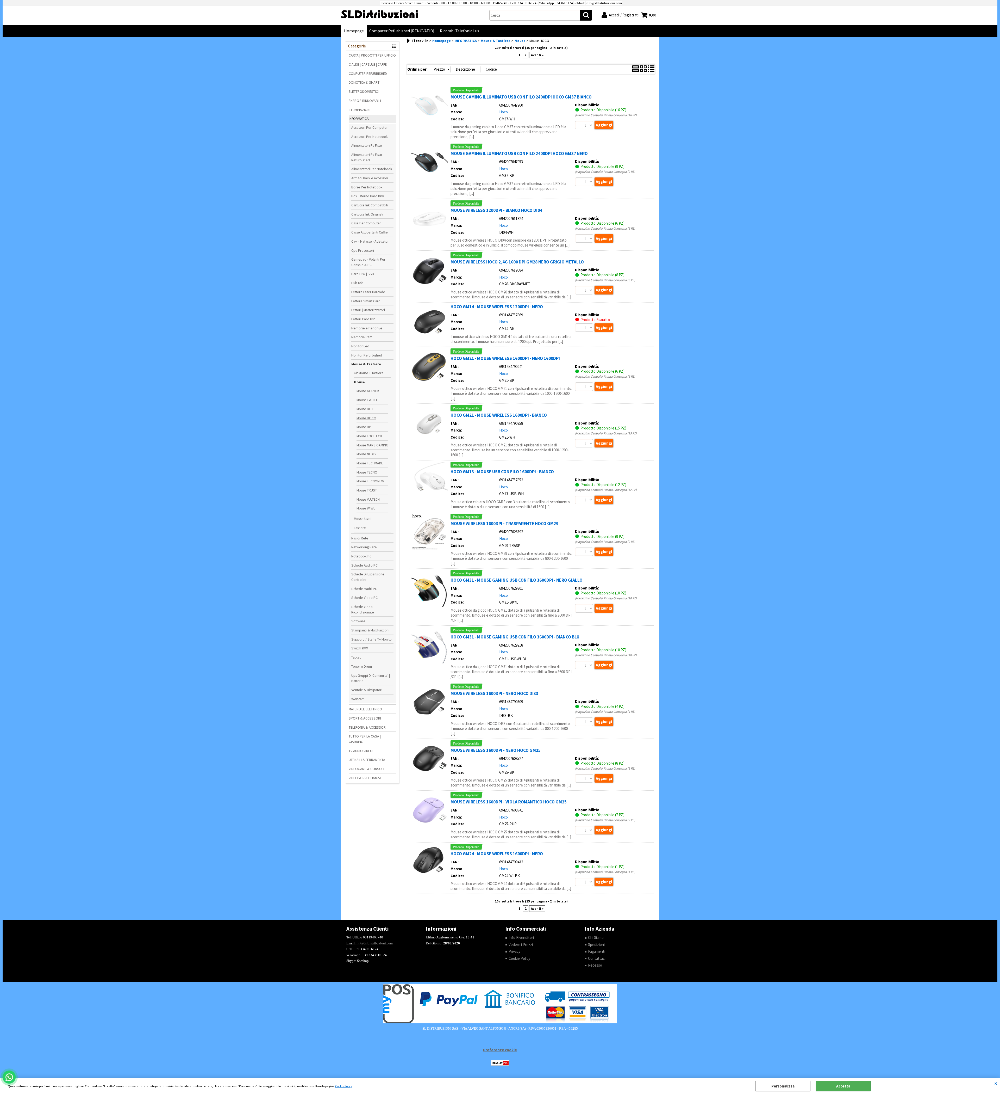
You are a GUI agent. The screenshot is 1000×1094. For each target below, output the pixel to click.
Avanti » (537, 55)
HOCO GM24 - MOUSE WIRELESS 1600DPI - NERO (497, 854)
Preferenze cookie (500, 1049)
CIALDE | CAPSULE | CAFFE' (368, 64)
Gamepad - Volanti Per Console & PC (368, 262)
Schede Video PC (364, 597)
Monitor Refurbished (366, 355)
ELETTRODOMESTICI (364, 91)
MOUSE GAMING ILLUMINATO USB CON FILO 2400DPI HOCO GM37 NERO (519, 153)
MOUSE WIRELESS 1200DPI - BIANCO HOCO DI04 (496, 210)
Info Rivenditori (521, 937)
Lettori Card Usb (363, 319)
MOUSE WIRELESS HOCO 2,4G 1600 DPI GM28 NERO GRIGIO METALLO (517, 262)
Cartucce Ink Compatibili (369, 205)
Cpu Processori (362, 250)
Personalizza (783, 1086)
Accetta (843, 1086)
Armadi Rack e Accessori (369, 178)
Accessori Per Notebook (369, 136)
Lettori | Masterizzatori (368, 310)
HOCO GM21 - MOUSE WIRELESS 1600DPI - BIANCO (499, 415)
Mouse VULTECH (368, 499)
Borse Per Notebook (367, 187)
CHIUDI (995, 1083)
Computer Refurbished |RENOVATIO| (401, 30)
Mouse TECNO (367, 472)
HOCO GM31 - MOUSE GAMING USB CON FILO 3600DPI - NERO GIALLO (517, 580)
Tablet (356, 657)
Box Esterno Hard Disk (367, 196)
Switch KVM (359, 648)
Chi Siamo (596, 937)
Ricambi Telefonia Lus (459, 30)
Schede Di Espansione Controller (367, 577)
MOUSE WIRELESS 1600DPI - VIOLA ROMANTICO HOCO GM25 (509, 802)
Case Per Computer (366, 223)
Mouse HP (364, 427)
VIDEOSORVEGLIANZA (365, 778)
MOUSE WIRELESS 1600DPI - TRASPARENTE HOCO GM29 (504, 523)
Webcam (358, 699)
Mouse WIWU (366, 508)
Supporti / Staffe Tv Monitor (372, 639)
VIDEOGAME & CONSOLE (367, 768)
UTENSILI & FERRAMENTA (367, 759)
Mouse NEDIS (366, 454)
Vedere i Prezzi (521, 944)
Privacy (514, 951)
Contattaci (596, 958)
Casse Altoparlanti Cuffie (369, 232)
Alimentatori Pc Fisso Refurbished (366, 157)
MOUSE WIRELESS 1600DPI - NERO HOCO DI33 (494, 693)
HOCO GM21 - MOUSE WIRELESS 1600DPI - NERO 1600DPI (505, 358)
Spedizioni (596, 944)
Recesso (595, 965)
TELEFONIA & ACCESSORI (367, 727)
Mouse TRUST (367, 490)
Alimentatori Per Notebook (371, 169)
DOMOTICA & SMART (364, 82)
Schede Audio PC (364, 565)
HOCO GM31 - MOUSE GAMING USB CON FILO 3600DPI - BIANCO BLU (515, 637)
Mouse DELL (365, 409)
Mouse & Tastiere (366, 364)
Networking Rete (364, 547)
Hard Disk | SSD (362, 274)
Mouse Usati (362, 518)
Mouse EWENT (367, 399)
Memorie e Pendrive (366, 328)
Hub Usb (357, 282)
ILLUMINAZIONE (360, 109)
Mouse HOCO (366, 418)
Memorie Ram (361, 337)
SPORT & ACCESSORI (365, 718)
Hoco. (504, 111)
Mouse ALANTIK (368, 391)
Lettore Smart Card (365, 301)
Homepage (354, 30)
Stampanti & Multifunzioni (370, 630)
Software (358, 621)
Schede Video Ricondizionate (362, 609)
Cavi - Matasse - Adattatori (370, 241)
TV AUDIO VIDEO (361, 750)
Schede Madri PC (364, 588)
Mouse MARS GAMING (372, 445)
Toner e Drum (361, 666)
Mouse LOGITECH (369, 436)
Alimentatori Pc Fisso (366, 145)
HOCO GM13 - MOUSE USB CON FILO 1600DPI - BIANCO (502, 472)
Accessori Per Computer (369, 127)
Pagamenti (596, 951)
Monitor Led (360, 346)
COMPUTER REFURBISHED (368, 73)
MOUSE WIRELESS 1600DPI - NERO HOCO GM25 (496, 750)
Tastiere (360, 527)
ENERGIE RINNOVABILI (365, 100)
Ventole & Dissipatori (366, 689)
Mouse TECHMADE (370, 463)
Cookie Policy (343, 1086)
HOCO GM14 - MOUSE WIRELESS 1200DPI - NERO (497, 307)
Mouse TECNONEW (370, 481)
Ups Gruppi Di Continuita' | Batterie (370, 678)
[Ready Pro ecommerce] (500, 1063)
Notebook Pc (361, 556)
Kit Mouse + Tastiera (368, 373)
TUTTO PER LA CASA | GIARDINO (365, 739)
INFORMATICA (359, 118)
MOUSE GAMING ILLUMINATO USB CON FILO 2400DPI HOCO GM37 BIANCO (521, 97)
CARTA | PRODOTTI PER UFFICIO (372, 55)
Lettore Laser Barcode (368, 292)
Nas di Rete (359, 538)
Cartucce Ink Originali (367, 214)
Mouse (359, 382)
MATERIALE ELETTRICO (365, 709)
